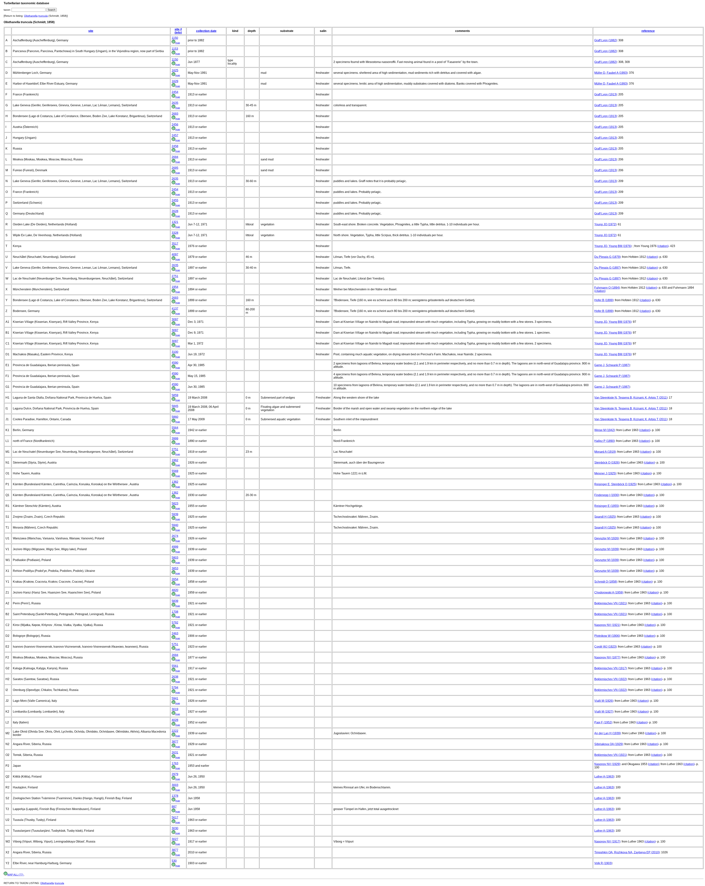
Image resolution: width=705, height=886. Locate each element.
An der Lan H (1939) (607, 733)
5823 (175, 503)
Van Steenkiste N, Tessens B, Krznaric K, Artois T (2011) (630, 397)
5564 (175, 427)
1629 (175, 81)
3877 (175, 741)
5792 (175, 622)
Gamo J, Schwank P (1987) (612, 365)
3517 (175, 243)
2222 (175, 730)
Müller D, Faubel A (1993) (611, 72)
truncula (43, 15)
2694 (175, 157)
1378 (175, 795)
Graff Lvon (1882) (605, 40)
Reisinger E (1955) (606, 505)
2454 (175, 92)
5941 (175, 698)
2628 (175, 211)
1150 (175, 37)
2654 (175, 579)
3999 (175, 438)
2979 (175, 774)
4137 (175, 308)
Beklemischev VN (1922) (610, 679)
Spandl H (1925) (605, 516)
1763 (175, 763)
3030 (175, 828)
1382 (175, 481)
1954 (175, 286)
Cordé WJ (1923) (605, 646)
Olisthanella (31, 15)
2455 (175, 200)
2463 (175, 633)
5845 (175, 406)
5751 (175, 644)
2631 (175, 752)
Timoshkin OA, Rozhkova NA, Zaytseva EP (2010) (627, 852)
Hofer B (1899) (603, 300)
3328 (175, 232)
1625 (175, 70)
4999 (175, 546)
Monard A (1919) (605, 451)
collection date (206, 30)
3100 (175, 351)
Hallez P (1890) (604, 440)
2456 (175, 124)
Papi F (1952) (603, 722)
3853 (175, 568)
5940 (175, 525)
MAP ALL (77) (15, 874)
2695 (175, 167)
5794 (175, 687)
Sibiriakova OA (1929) (608, 744)
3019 (175, 709)
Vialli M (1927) (603, 711)
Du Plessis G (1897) (607, 267)
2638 (175, 676)
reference (648, 30)
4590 (175, 362)
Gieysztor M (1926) (606, 538)
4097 (175, 254)
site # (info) (178, 31)
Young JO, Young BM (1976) (612, 246)
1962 (175, 460)
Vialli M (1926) (603, 700)
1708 (175, 611)
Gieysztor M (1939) (606, 549)
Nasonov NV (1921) (607, 625)
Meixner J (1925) (605, 473)
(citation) (662, 246)
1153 (175, 48)
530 (174, 860)
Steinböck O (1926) (606, 462)
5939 (175, 514)
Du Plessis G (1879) (607, 256)
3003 (175, 785)
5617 (175, 817)
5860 (175, 416)
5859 (175, 395)
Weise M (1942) (604, 430)
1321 (175, 222)
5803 (175, 557)
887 (174, 806)
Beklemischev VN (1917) (610, 668)
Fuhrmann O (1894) (607, 287)
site (90, 30)
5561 (175, 665)
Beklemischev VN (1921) (610, 603)
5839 (175, 600)
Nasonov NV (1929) (607, 764)
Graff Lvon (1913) (605, 94)
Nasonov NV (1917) (607, 841)
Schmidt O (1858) (605, 581)
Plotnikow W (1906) (607, 635)
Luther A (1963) (604, 776)
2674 (175, 536)
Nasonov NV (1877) (607, 657)
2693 (175, 113)
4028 (175, 720)
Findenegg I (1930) (606, 495)
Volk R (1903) (603, 863)
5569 (175, 471)
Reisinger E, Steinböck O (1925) (615, 484)
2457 (175, 135)
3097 (175, 319)
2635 (175, 102)
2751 (175, 276)
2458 (175, 146)
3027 (175, 839)
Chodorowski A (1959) (608, 592)
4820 (175, 590)
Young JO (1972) (605, 224)
